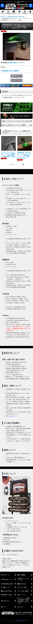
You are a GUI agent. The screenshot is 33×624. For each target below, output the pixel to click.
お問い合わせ (13, 62)
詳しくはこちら (10, 416)
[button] (2, 5)
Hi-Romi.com (21, 620)
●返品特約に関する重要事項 (10, 71)
